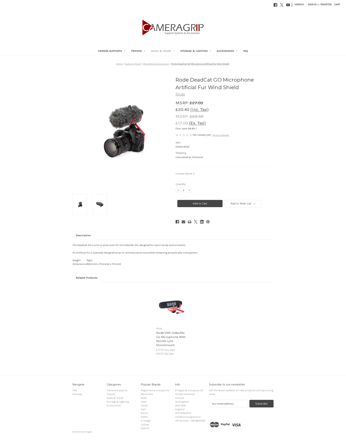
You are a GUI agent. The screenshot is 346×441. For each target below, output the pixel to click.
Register (326, 4)
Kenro (144, 413)
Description (83, 235)
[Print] (189, 221)
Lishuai (145, 424)
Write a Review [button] (220, 135)
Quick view (170, 302)
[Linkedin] (202, 221)
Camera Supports (110, 51)
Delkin (144, 416)
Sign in (312, 4)
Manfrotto (147, 394)
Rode (144, 397)
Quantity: (181, 184)
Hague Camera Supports (155, 390)
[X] (282, 5)
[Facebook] (275, 5)
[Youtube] (288, 5)
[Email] (183, 221)
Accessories (225, 51)
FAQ (245, 51)
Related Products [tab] (86, 277)
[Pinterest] (208, 221)
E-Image (145, 420)
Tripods (136, 51)
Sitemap (77, 394)
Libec (144, 401)
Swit (143, 409)
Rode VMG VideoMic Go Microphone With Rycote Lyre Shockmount (171, 339)
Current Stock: (185, 173)
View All (145, 428)
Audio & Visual (161, 51)
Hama (144, 405)
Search (299, 4)
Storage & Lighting (194, 51)
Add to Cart (171, 308)
